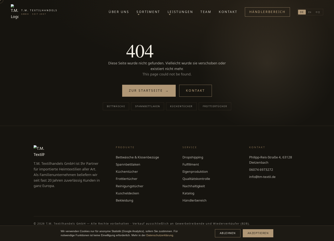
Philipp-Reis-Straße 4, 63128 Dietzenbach (270, 160)
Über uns (119, 12)
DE (302, 12)
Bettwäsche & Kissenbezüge (137, 157)
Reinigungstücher (129, 186)
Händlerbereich (267, 12)
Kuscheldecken (127, 193)
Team (205, 12)
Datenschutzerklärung (159, 235)
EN (309, 12)
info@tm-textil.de (262, 176)
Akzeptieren (258, 233)
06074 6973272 (261, 169)
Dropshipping (192, 157)
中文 (318, 12)
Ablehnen (228, 233)
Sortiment (148, 12)
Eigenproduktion (195, 171)
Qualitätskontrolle (196, 178)
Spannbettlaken (147, 106)
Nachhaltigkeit (193, 186)
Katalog (188, 193)
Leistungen (180, 12)
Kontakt (228, 12)
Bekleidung (124, 200)
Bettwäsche (116, 106)
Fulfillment (190, 164)
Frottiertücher (215, 106)
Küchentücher (181, 106)
